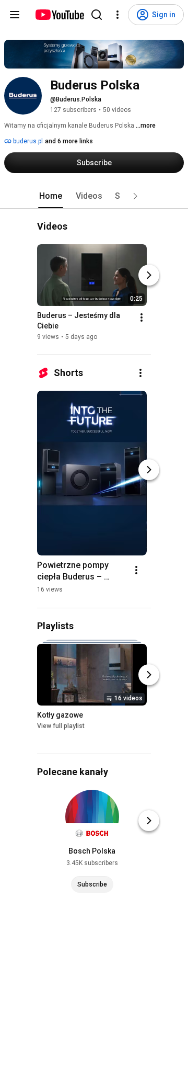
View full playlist (61, 726)
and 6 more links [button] (69, 141)
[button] (135, 196)
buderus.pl (27, 141)
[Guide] (14, 14)
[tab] (50, 196)
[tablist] (94, 196)
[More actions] (141, 318)
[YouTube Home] (59, 14)
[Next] (148, 275)
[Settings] (117, 14)
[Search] (96, 14)
